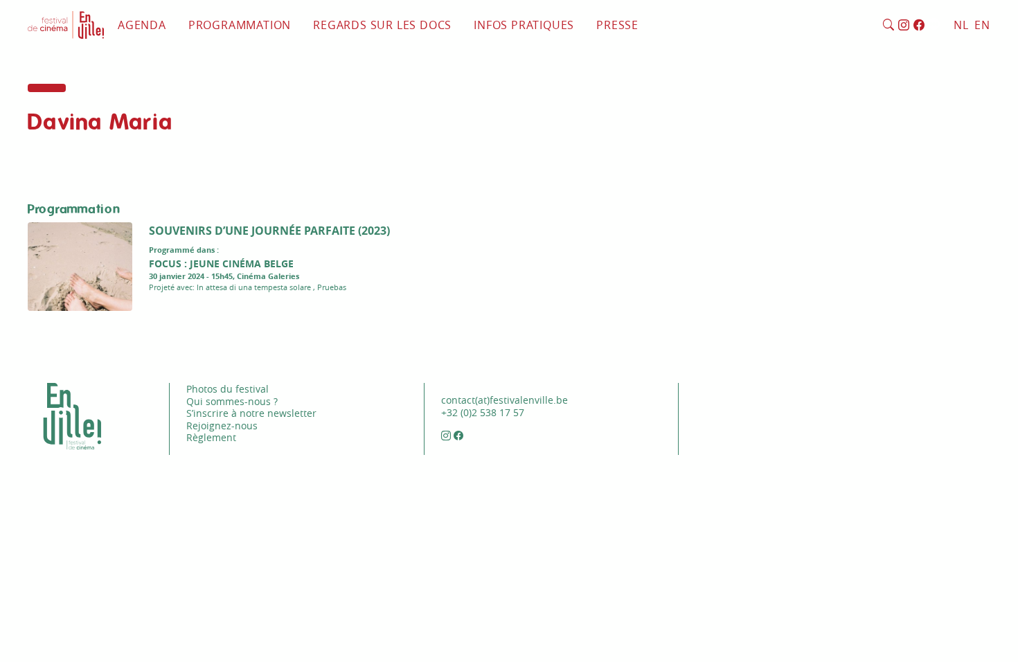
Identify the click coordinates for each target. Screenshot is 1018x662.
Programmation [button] (239, 25)
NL (961, 25)
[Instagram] (904, 25)
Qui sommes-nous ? (232, 401)
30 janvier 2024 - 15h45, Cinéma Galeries (224, 276)
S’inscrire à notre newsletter (251, 413)
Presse (617, 25)
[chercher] (889, 25)
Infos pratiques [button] (524, 25)
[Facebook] (919, 25)
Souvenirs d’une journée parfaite (252, 230)
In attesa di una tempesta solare (254, 287)
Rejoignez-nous (222, 425)
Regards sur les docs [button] (382, 25)
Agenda (142, 25)
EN (982, 25)
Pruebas (331, 287)
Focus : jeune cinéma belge (221, 263)
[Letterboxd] (934, 25)
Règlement (211, 437)
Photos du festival (227, 388)
